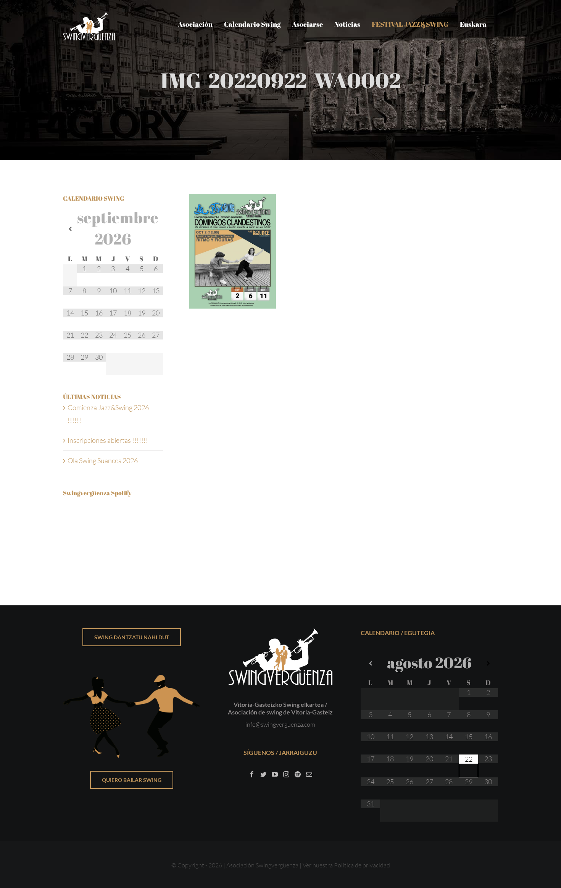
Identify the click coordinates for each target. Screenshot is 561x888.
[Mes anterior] (70, 229)
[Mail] (309, 774)
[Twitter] (263, 774)
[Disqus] (343, 411)
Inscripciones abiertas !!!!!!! (108, 440)
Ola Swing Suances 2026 (103, 460)
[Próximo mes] (156, 229)
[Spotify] (298, 774)
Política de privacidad (362, 865)
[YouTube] (275, 774)
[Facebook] (252, 774)
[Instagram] (286, 774)
